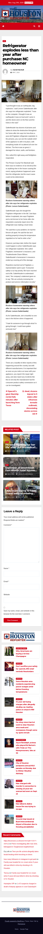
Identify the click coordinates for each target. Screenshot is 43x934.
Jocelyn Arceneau (25, 474)
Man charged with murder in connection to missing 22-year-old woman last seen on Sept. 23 (26, 788)
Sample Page (24, 929)
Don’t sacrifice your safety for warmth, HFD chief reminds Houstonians (26, 668)
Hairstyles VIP (9, 884)
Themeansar (21, 924)
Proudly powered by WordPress (14, 921)
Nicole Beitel (24, 451)
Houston (19, 663)
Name (6, 568)
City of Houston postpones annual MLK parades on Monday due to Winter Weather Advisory (26, 768)
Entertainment (20, 740)
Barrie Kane (23, 497)
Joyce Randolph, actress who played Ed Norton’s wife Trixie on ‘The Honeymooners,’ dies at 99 (26, 748)
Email (6, 581)
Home (16, 929)
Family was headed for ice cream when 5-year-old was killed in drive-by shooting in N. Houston (21, 865)
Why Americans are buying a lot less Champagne (24, 653)
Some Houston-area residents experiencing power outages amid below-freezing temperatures (25, 686)
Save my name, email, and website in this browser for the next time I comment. (19, 612)
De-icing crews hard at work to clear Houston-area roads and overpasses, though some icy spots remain (26, 727)
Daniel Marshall (18, 70)
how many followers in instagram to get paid (20, 859)
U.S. (4, 41)
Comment (8, 525)
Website (7, 594)
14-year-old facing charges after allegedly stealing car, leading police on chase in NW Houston (25, 707)
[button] (34, 26)
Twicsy (6, 873)
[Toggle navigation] (39, 26)
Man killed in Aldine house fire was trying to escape (25, 806)
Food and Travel (21, 648)
